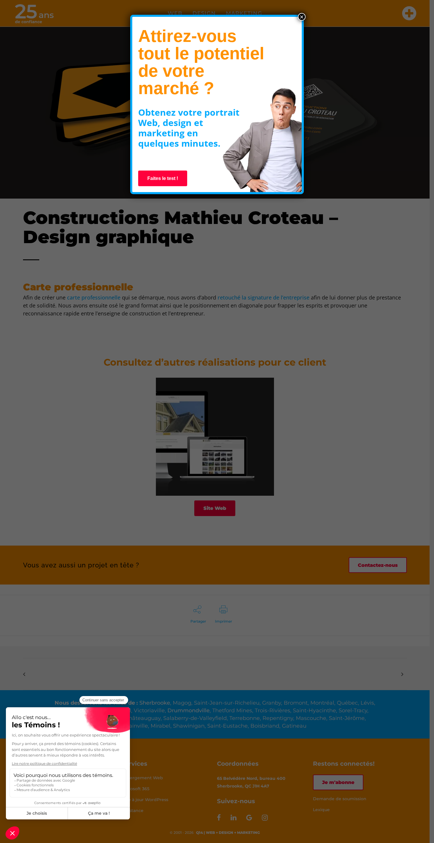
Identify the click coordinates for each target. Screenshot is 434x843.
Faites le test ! (162, 178)
